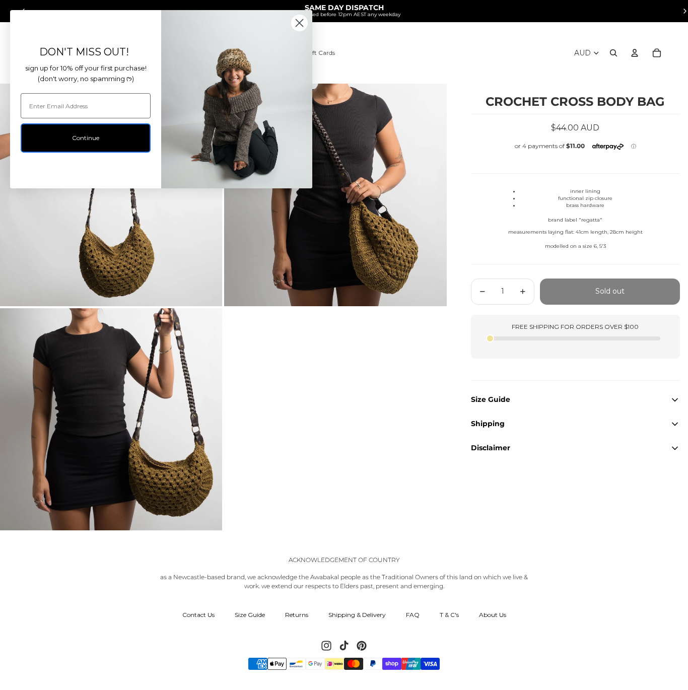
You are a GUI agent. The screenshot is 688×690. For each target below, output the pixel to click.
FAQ (413, 614)
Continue (85, 138)
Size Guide (250, 614)
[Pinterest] (362, 646)
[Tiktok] (344, 646)
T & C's (449, 614)
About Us (492, 614)
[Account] (635, 53)
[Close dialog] (299, 23)
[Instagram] (326, 646)
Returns (296, 614)
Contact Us (198, 614)
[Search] (613, 53)
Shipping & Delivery (357, 614)
